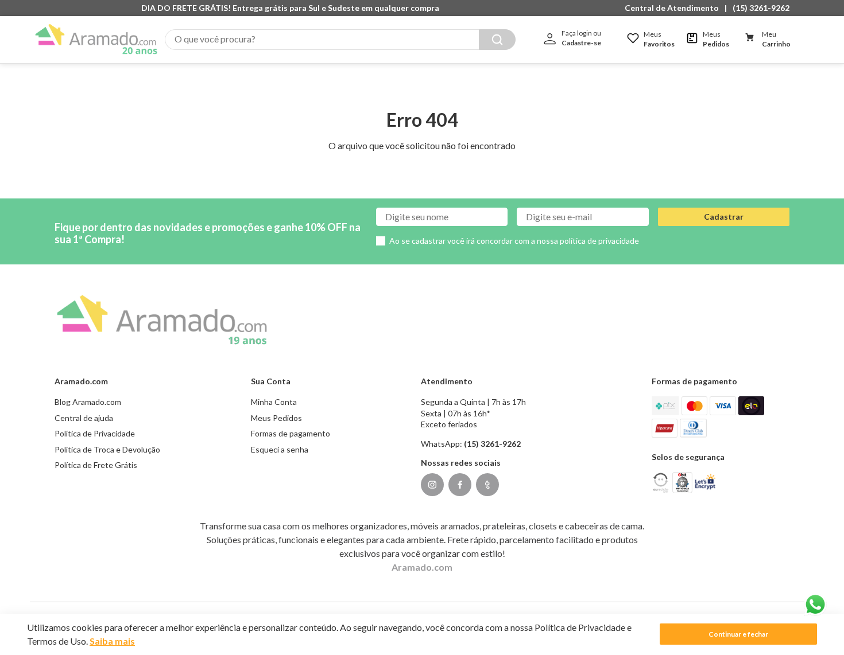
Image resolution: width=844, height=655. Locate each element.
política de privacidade (599, 240)
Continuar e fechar (738, 634)
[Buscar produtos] (497, 39)
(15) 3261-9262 (761, 8)
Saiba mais (112, 640)
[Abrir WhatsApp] (815, 604)
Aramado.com (422, 567)
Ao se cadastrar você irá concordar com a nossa (514, 240)
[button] (675, 8)
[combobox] (340, 39)
